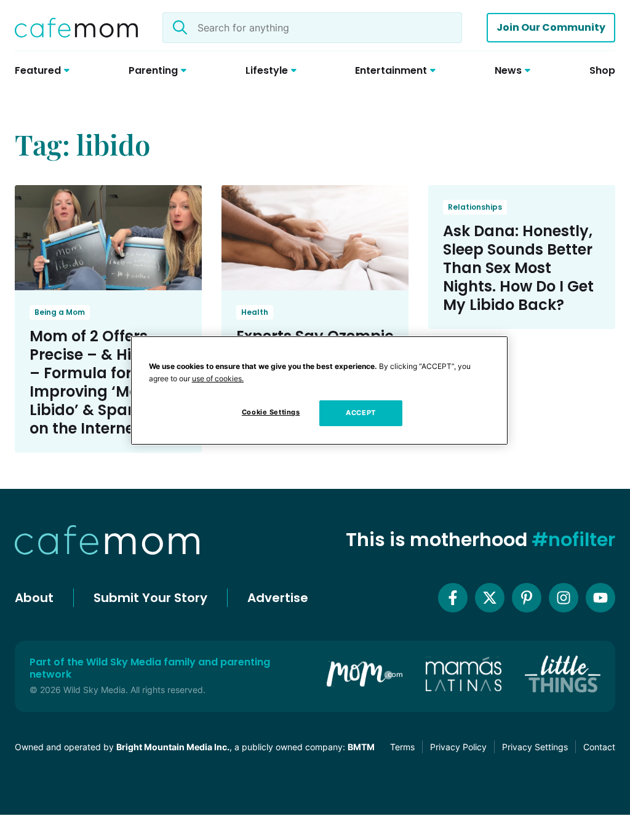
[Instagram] (563, 597)
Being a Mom (59, 312)
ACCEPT (360, 412)
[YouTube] (600, 597)
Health (254, 312)
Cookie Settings (271, 412)
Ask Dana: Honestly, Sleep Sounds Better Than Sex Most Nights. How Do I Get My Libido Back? (518, 268)
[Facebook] (453, 597)
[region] (319, 390)
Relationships (475, 207)
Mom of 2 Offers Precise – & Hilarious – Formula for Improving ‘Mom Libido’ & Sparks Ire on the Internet (106, 382)
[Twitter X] (489, 597)
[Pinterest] (526, 597)
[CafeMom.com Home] (76, 28)
